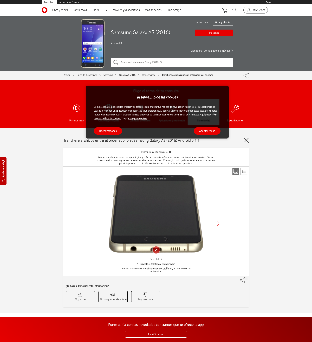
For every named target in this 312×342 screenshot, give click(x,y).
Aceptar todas (207, 130)
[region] (157, 112)
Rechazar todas (108, 130)
